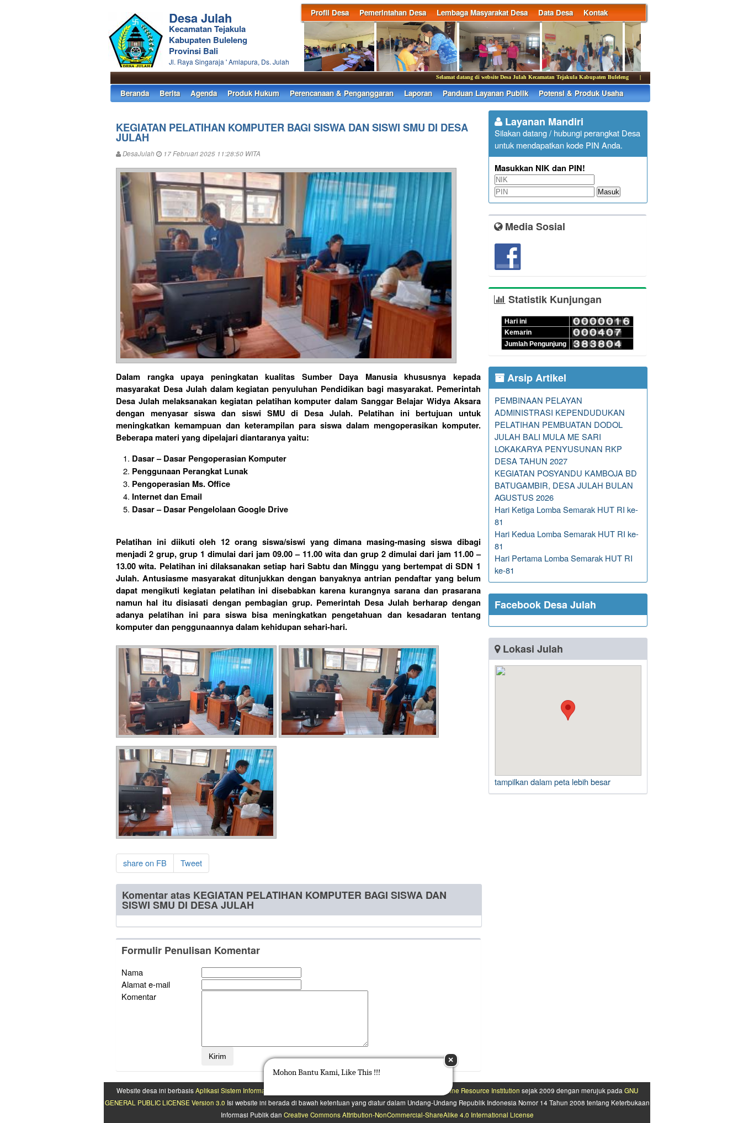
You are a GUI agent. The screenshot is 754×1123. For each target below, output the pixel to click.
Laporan (418, 93)
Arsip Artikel (535, 377)
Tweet (191, 862)
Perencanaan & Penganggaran (342, 93)
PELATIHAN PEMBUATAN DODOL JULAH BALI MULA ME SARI (559, 430)
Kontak (595, 12)
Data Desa (555, 12)
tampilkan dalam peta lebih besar (552, 781)
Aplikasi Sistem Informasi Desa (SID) (249, 1090)
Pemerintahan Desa (392, 12)
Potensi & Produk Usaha (581, 93)
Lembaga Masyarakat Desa (482, 12)
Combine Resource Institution (476, 1090)
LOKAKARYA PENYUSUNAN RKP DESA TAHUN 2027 (558, 455)
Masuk (608, 192)
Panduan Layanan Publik (485, 93)
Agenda (203, 93)
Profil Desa (330, 12)
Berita (170, 93)
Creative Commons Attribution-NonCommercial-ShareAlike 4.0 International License (409, 1114)
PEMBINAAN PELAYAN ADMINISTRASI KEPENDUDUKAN (560, 406)
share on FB (145, 862)
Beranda (134, 93)
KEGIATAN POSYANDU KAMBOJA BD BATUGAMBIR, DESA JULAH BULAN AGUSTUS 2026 (566, 485)
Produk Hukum (253, 93)
